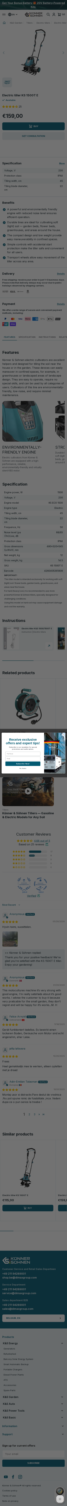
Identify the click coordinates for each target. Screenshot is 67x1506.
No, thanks (23, 768)
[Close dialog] (63, 734)
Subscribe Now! (23, 763)
